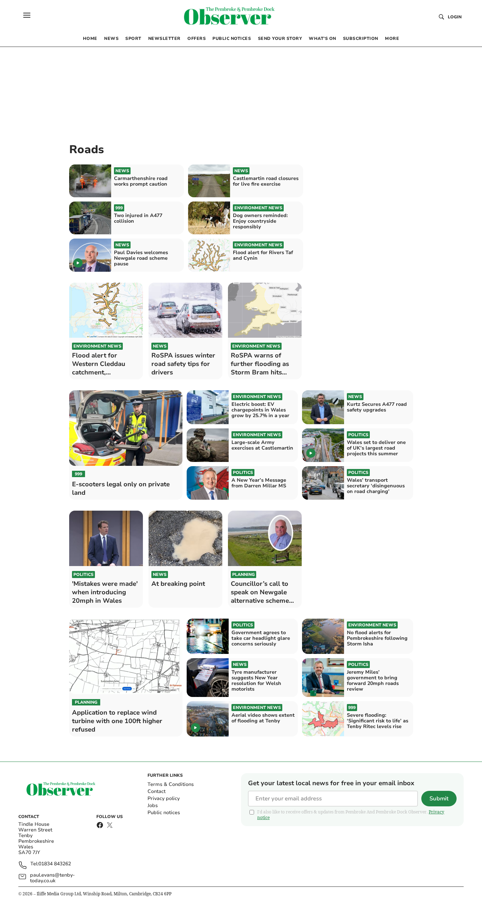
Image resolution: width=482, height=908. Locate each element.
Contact (156, 791)
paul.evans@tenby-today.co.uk (52, 878)
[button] (26, 15)
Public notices (163, 812)
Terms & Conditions (170, 784)
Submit (438, 798)
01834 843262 (54, 864)
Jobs (152, 805)
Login (455, 16)
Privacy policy (163, 798)
